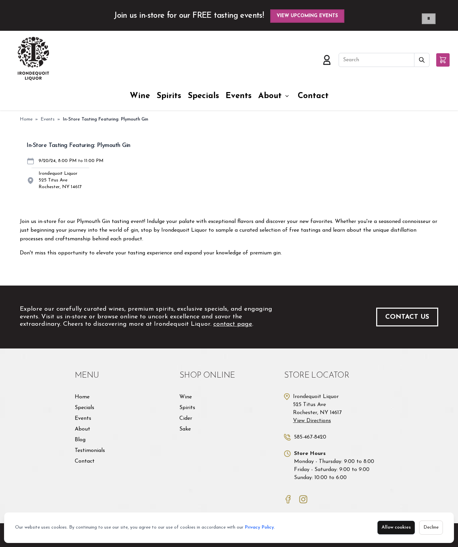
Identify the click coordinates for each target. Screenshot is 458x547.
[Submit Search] (422, 60)
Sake (185, 429)
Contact (313, 96)
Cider (185, 418)
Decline (431, 527)
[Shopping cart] (443, 60)
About (270, 96)
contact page (232, 324)
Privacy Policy (259, 527)
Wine (140, 96)
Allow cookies (396, 527)
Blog (80, 440)
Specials (203, 96)
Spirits (169, 96)
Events (238, 96)
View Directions (312, 420)
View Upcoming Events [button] (307, 15)
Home (26, 119)
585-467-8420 (310, 437)
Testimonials (90, 450)
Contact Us (407, 317)
